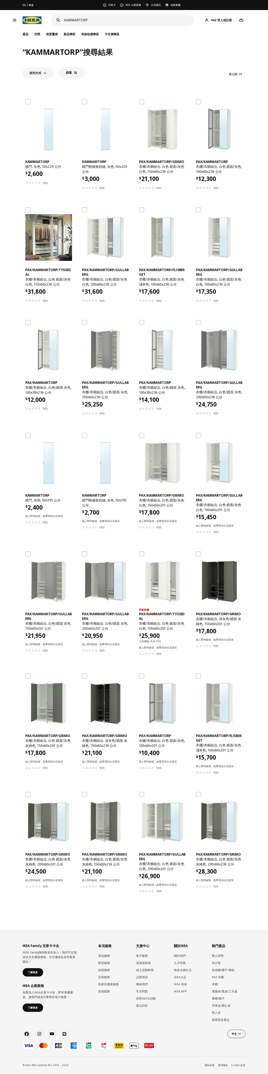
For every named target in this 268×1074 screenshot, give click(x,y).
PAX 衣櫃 (218, 977)
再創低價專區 (90, 34)
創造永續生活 (183, 970)
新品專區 (69, 34)
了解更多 (33, 972)
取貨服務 (104, 963)
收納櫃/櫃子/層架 (223, 970)
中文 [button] (234, 1034)
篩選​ (69, 72)
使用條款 (223, 1065)
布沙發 (216, 963)
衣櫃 (215, 984)
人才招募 (180, 963)
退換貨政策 (143, 963)
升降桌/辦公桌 (221, 1005)
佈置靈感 (52, 34)
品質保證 (142, 977)
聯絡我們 (142, 984)
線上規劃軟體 (145, 970)
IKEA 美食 (180, 984)
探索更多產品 (220, 1020)
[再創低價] (162, 581)
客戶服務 (142, 956)
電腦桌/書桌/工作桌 (224, 991)
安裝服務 (104, 977)
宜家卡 (112, 5)
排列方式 (35, 73)
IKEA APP (180, 991)
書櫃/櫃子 (218, 998)
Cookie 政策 (238, 1065)
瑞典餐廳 (175, 5)
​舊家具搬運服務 (108, 984)
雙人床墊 (218, 956)
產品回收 (142, 1005)
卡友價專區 (112, 34)
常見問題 (142, 991)
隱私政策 (210, 1065)
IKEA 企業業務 (133, 5)
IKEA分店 (180, 977)
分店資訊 (156, 5)
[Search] (58, 20)
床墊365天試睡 (146, 998)
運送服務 (104, 956)
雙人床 (216, 1013)
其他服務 (104, 991)
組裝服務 (104, 970)
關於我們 (180, 956)
